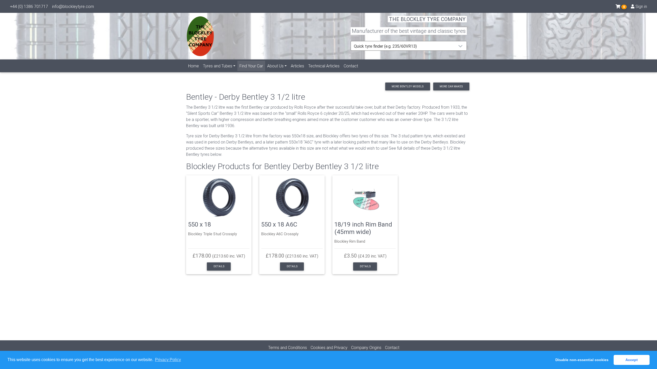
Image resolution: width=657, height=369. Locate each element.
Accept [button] (631, 360)
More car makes (451, 86)
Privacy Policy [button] (168, 359)
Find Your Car (252, 65)
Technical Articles (324, 65)
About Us (275, 65)
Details (219, 266)
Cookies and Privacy (329, 347)
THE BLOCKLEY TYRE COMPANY (427, 19)
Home (193, 65)
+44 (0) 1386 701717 (29, 6)
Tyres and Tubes (217, 65)
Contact (351, 65)
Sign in (640, 6)
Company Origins (366, 347)
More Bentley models (407, 86)
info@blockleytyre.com (73, 6)
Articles (297, 65)
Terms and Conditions (287, 347)
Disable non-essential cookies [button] (581, 360)
